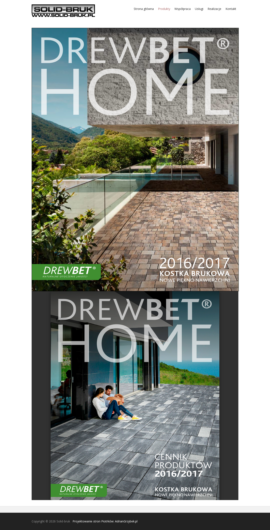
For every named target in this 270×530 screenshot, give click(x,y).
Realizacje (214, 9)
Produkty (164, 9)
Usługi (199, 9)
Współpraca (182, 9)
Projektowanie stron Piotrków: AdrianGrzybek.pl (105, 521)
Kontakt (230, 9)
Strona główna (144, 9)
